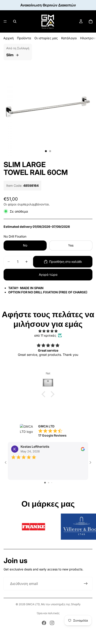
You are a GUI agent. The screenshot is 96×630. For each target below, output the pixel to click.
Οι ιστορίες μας (46, 38)
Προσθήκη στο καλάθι (65, 261)
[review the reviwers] (83, 449)
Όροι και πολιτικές (48, 613)
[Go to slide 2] (48, 482)
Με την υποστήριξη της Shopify (61, 604)
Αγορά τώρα (48, 274)
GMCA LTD (33, 604)
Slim (10, 55)
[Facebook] (44, 623)
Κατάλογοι (69, 38)
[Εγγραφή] (85, 583)
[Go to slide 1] (45, 482)
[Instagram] (52, 623)
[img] (48, 331)
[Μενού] (5, 21)
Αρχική (8, 38)
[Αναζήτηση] (15, 21)
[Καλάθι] (91, 21)
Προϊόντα (24, 38)
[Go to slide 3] (51, 482)
